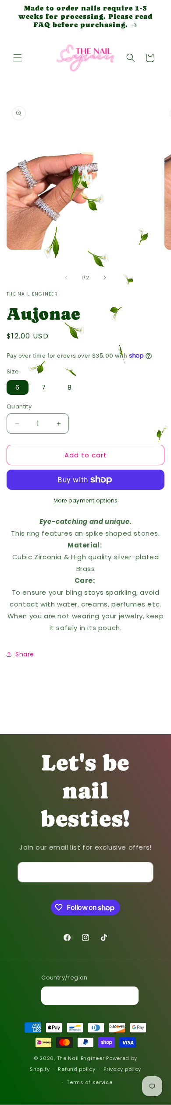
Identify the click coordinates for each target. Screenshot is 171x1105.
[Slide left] (66, 277)
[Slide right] (104, 277)
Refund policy (76, 1069)
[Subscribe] (143, 872)
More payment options (85, 500)
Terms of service (89, 1082)
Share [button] (24, 654)
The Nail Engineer (82, 1058)
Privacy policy (122, 1069)
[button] (17, 57)
